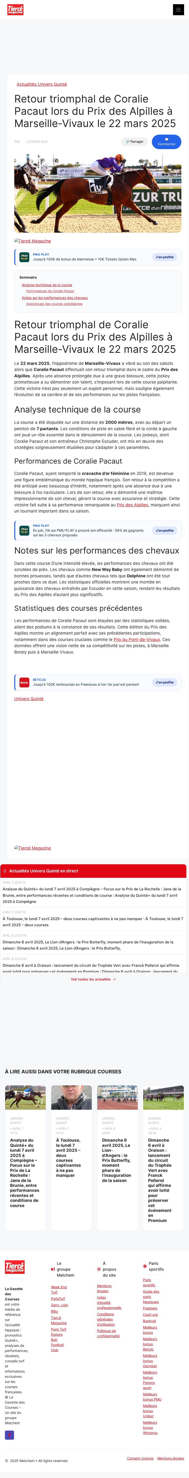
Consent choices (140, 1458)
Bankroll (149, 1321)
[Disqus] (97, 782)
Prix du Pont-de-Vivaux (137, 639)
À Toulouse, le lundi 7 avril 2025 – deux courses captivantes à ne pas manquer (68, 1158)
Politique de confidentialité (107, 1333)
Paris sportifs (149, 1282)
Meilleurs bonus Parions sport (150, 1380)
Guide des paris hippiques (151, 1296)
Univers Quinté (29, 698)
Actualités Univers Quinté (42, 84)
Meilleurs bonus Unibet (150, 1411)
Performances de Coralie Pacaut (50, 291)
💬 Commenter (167, 141)
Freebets (150, 1308)
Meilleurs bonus (150, 1330)
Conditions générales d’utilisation (106, 1319)
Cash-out (150, 1314)
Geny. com (59, 1305)
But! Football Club (57, 1344)
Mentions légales (104, 1288)
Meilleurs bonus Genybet (150, 1360)
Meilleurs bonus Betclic (150, 1344)
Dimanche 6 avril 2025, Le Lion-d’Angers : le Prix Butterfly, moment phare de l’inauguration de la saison (116, 1160)
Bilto (54, 1311)
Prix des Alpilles (132, 504)
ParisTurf (58, 1298)
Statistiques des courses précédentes (54, 304)
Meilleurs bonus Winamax (150, 1427)
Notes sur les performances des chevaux (55, 298)
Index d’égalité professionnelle (107, 1302)
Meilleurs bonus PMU (152, 1396)
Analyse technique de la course (47, 285)
